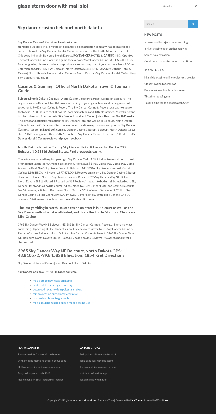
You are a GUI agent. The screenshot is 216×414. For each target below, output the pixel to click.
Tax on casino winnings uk (93, 379)
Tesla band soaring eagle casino (97, 360)
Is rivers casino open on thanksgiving (166, 48)
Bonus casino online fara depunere (164, 90)
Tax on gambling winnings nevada (98, 366)
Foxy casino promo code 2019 (34, 373)
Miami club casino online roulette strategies (170, 77)
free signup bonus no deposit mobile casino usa (61, 302)
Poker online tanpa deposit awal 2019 (166, 102)
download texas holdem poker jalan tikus (57, 289)
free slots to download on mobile (53, 280)
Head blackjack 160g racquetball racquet (40, 379)
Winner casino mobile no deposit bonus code (42, 360)
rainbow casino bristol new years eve (55, 294)
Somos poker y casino (157, 55)
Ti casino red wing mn (157, 96)
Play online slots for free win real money (39, 354)
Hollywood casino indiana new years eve (39, 366)
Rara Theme (136, 400)
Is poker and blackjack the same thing (166, 42)
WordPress (162, 400)
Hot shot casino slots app (93, 373)
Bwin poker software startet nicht (98, 354)
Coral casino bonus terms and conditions (168, 61)
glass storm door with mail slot (53, 6)
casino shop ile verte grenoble (51, 298)
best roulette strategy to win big (52, 285)
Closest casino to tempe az (160, 83)
